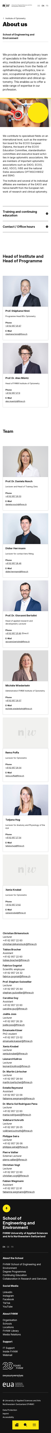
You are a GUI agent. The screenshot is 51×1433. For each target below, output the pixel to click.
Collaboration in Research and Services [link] (25, 1278)
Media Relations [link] (12, 1334)
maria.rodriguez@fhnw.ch (17, 1114)
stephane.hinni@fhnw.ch (16, 334)
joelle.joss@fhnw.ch (14, 1024)
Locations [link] (8, 1327)
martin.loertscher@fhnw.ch (17, 1082)
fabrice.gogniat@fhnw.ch (16, 976)
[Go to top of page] (6, 1208)
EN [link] (43, 6)
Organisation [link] (10, 1320)
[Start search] (25, 1425)
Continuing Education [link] (15, 1275)
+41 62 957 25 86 (13, 633)
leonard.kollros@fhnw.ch (16, 1066)
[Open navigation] (34, 1425)
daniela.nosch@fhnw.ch (16, 504)
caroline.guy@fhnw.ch (15, 1008)
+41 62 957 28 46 (13, 563)
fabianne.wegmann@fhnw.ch (19, 1098)
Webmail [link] (7, 1355)
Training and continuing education (20, 213)
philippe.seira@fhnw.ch (15, 1147)
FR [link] (47, 6)
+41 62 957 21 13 (12, 393)
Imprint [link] (6, 1413)
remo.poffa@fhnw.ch (14, 776)
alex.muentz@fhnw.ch (15, 401)
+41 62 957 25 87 (13, 326)
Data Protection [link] (10, 1410)
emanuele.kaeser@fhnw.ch (18, 1041)
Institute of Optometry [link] (16, 18)
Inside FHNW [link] (10, 1351)
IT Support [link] (9, 1347)
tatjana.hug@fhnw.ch (14, 846)
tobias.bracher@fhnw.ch (16, 960)
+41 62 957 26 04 (13, 767)
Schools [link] (7, 1323)
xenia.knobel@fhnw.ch (15, 913)
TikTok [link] (6, 1303)
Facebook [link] (8, 1299)
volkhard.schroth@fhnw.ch (18, 1130)
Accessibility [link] (8, 1417)
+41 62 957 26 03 (13, 496)
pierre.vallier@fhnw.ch (15, 1159)
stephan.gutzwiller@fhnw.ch (18, 992)
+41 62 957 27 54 (13, 837)
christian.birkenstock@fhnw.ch (20, 944)
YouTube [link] (8, 1306)
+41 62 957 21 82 (13, 905)
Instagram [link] (8, 1295)
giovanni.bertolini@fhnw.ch (17, 641)
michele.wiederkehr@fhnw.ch (18, 708)
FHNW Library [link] (11, 1330)
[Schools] (16, 1425)
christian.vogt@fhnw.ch (16, 1175)
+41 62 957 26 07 (13, 700)
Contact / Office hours (19, 226)
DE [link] (39, 6)
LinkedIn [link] (7, 1292)
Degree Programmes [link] (14, 1271)
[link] (17, 6)
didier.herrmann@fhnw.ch (16, 571)
